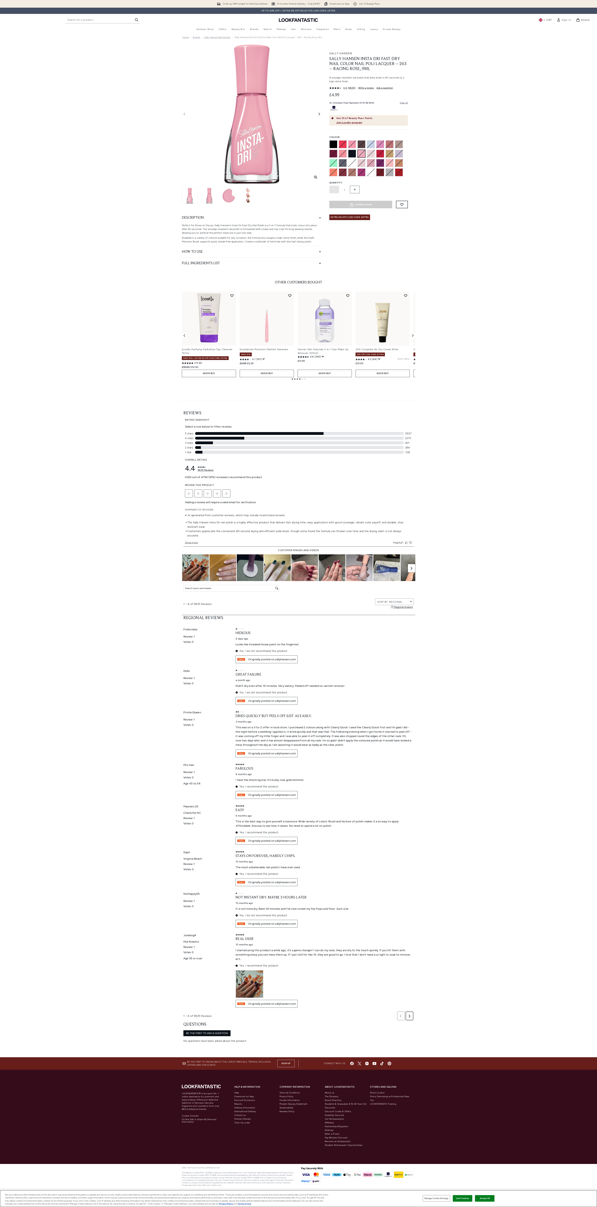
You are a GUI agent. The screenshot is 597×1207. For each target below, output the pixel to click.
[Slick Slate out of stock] (361, 144)
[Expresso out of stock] (343, 172)
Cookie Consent (190, 1116)
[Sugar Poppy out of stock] (343, 154)
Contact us (240, 1115)
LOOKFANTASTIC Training (383, 1104)
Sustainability (286, 1107)
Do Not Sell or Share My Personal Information (199, 1120)
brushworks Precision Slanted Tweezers (264, 349)
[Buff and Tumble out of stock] (352, 172)
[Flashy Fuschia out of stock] (361, 172)
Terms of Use (244, 1204)
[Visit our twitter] (359, 1063)
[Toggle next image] (319, 114)
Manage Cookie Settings (436, 1198)
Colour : (335, 137)
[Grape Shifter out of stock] (371, 144)
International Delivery (245, 1111)
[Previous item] (184, 335)
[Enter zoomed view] (315, 177)
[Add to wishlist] (402, 204)
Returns (238, 1104)
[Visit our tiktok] (382, 1063)
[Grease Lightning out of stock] (343, 163)
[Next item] (412, 335)
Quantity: (336, 182)
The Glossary (331, 1096)
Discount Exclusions (244, 1100)
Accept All (485, 1198)
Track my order (242, 1122)
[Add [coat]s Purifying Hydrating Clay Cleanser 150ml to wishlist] (232, 295)
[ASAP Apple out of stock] (399, 172)
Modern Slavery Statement (293, 1104)
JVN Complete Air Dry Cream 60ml (377, 349)
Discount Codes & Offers (338, 1111)
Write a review (366, 87)
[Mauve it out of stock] (390, 144)
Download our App (244, 1096)
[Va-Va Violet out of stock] (380, 163)
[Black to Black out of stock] (333, 144)
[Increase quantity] (355, 189)
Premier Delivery (242, 1119)
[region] (298, 1198)
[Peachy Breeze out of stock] (343, 144)
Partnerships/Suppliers (336, 1126)
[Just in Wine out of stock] (333, 154)
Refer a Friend (332, 1134)
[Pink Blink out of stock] (352, 144)
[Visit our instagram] (367, 1063)
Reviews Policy (287, 1111)
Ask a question (384, 87)
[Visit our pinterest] (389, 1063)
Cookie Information (290, 1100)
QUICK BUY (209, 373)
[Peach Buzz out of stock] (333, 172)
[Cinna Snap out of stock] (380, 172)
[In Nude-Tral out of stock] (399, 163)
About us (329, 1092)
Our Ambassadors (334, 1119)
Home (185, 37)
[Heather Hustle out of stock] (399, 154)
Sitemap (329, 1130)
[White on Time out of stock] (352, 163)
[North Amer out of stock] (371, 172)
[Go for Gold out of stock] (390, 154)
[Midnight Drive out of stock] (352, 154)
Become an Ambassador (338, 1141)
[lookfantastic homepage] (298, 20)
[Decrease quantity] (334, 189)
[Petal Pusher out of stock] (390, 163)
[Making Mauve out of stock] (399, 144)
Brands (196, 37)
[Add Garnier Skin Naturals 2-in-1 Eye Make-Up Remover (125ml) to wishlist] (347, 295)
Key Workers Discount (336, 1137)
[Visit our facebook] (352, 1063)
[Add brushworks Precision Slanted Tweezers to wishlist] (290, 295)
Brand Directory (333, 1100)
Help (236, 1092)
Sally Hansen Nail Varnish (217, 37)
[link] (564, 20)
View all (404, 103)
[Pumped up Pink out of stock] (380, 144)
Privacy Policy (286, 1096)
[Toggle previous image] (184, 114)
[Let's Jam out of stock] (380, 154)
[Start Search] (136, 19)
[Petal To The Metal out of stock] (371, 163)
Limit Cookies (462, 1198)
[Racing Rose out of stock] (361, 154)
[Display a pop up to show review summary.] (263, 359)
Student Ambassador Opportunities (343, 1145)
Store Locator (377, 1092)
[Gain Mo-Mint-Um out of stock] (333, 163)
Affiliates (329, 1122)
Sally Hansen (340, 53)
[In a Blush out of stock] (371, 154)
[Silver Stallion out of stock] (390, 172)
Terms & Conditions (290, 1092)
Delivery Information (244, 1107)
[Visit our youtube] (374, 1063)
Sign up (285, 1063)
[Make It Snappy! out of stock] (361, 163)
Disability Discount (334, 1115)
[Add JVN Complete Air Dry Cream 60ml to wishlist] (405, 295)
